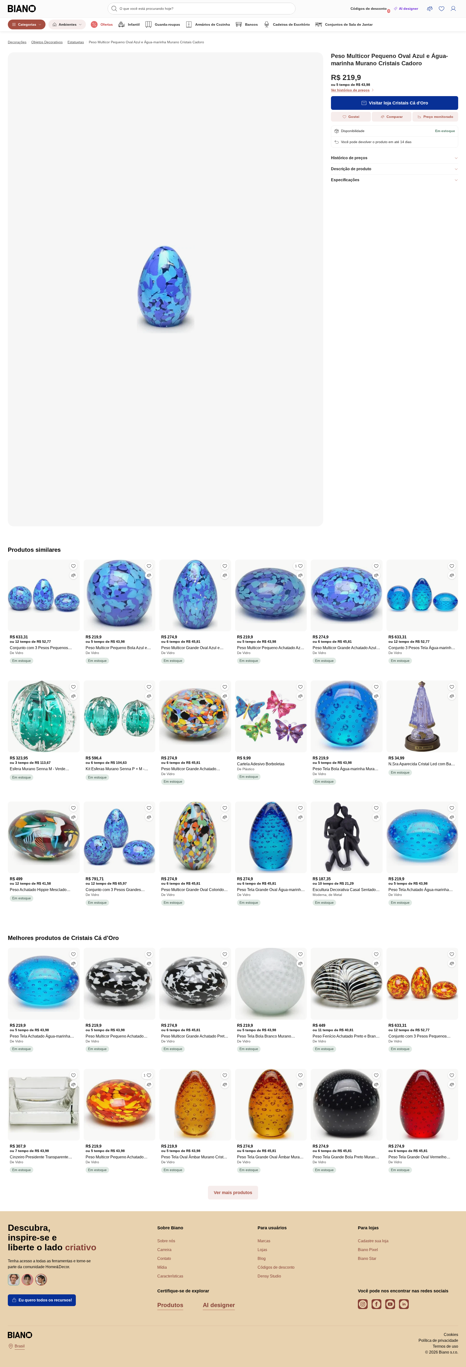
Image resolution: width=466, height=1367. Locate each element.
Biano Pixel (368, 1250)
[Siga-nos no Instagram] (363, 1304)
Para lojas (368, 1227)
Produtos (170, 1305)
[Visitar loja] (165, 289)
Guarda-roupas (167, 24)
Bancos (251, 24)
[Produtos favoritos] (441, 8)
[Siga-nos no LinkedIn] (404, 1304)
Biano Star (367, 1258)
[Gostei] (73, 566)
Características (170, 1276)
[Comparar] (73, 575)
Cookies (451, 1335)
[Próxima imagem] (379, 836)
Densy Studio (269, 1276)
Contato (164, 1258)
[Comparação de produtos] (430, 8)
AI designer (408, 9)
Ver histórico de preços (350, 90)
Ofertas (107, 24)
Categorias (27, 24)
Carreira (164, 1250)
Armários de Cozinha (212, 24)
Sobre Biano (170, 1227)
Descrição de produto (351, 169)
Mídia (162, 1267)
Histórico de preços (349, 158)
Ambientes (68, 24)
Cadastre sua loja (373, 1241)
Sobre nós (166, 1241)
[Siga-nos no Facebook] (376, 1304)
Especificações (345, 180)
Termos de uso (445, 1346)
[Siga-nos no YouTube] (390, 1304)
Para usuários (272, 1227)
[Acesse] (453, 8)
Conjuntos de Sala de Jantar (349, 24)
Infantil (134, 24)
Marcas (264, 1241)
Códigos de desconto (370, 10)
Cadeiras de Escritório (291, 24)
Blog (262, 1258)
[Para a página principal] (32, 8)
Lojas (262, 1250)
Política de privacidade (438, 1340)
